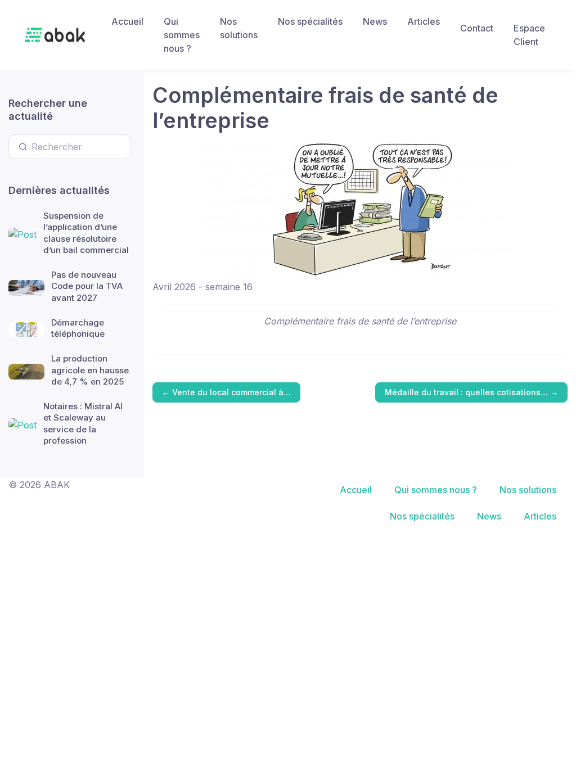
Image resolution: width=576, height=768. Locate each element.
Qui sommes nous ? (182, 35)
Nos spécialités (310, 21)
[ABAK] (55, 35)
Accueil (127, 21)
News (375, 21)
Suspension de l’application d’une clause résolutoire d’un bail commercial (86, 232)
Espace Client (529, 34)
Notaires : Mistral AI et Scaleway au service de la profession (83, 423)
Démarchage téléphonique (78, 328)
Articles (423, 21)
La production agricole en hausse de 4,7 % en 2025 (90, 370)
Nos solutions (239, 28)
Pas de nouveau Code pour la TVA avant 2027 (87, 286)
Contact (476, 28)
